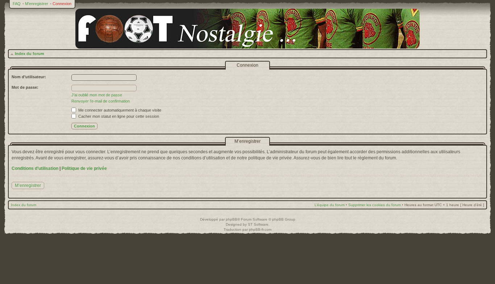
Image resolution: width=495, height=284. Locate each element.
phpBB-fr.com (260, 229)
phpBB (231, 219)
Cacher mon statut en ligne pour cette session (118, 116)
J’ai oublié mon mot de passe (96, 95)
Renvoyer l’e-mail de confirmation (100, 101)
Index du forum (29, 53)
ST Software (258, 224)
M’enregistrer (36, 3)
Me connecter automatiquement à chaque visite (119, 110)
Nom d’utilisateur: (29, 77)
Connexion (62, 3)
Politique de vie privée (84, 168)
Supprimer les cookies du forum (374, 205)
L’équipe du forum (330, 205)
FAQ (17, 3)
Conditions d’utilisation (35, 168)
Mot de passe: (25, 87)
